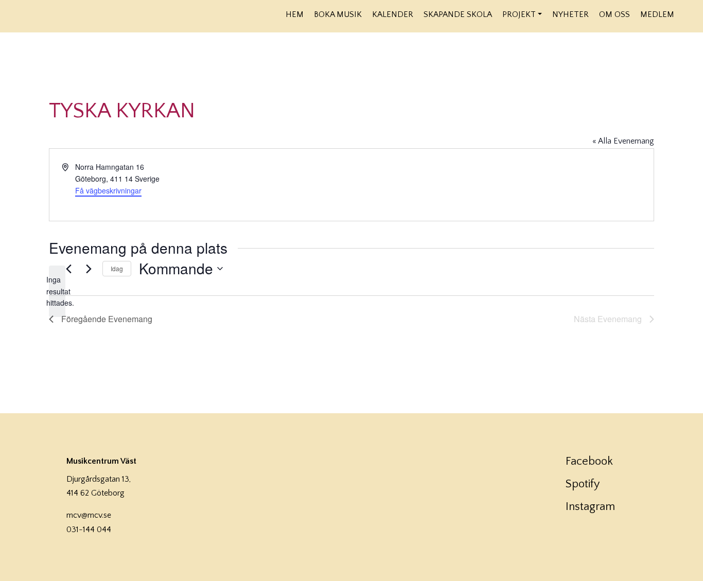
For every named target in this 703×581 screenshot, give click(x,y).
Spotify (583, 484)
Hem (295, 14)
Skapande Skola (458, 14)
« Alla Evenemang (623, 141)
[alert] (57, 291)
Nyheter (570, 14)
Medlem (657, 14)
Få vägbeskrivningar (108, 190)
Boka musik (338, 14)
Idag (117, 268)
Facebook (589, 461)
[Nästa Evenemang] (88, 268)
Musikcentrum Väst (119, 15)
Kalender (392, 14)
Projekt (519, 14)
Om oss (614, 14)
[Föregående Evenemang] (68, 268)
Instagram (590, 506)
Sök (686, 14)
